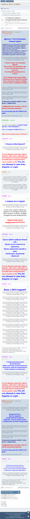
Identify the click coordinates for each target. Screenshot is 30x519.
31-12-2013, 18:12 (5, 198)
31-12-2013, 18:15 (5, 236)
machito (4, 284)
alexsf (3, 32)
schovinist (5, 138)
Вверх (2, 487)
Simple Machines (18, 514)
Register (17, 58)
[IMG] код (3, 504)
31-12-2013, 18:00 (5, 174)
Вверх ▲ (23, 513)
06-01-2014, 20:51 (5, 460)
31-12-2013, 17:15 (5, 122)
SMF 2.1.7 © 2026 (12, 514)
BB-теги (2, 501)
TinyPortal (7, 513)
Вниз (2, 28)
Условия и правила (17, 513)
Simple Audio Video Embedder (15, 516)
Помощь (11, 513)
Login (21, 58)
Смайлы (2, 503)
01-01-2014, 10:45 (5, 286)
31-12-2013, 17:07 (5, 35)
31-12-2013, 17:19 (5, 140)
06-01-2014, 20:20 (5, 358)
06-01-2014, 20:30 (5, 404)
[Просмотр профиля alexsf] (3, 22)
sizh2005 (4, 196)
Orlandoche (5, 120)
